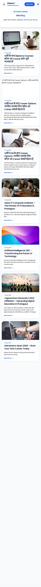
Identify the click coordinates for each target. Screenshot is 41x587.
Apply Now (29, 4)
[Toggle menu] (38, 4)
